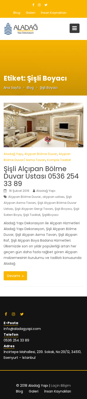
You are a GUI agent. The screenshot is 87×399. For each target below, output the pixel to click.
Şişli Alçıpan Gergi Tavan (34, 208)
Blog (16, 12)
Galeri (30, 12)
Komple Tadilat (59, 160)
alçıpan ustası (53, 196)
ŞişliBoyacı (50, 214)
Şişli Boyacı (63, 208)
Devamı (13, 275)
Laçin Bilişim (61, 385)
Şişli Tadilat (31, 214)
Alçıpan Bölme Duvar (40, 154)
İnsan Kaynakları (53, 12)
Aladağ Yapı (13, 154)
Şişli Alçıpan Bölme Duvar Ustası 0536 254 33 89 (41, 176)
